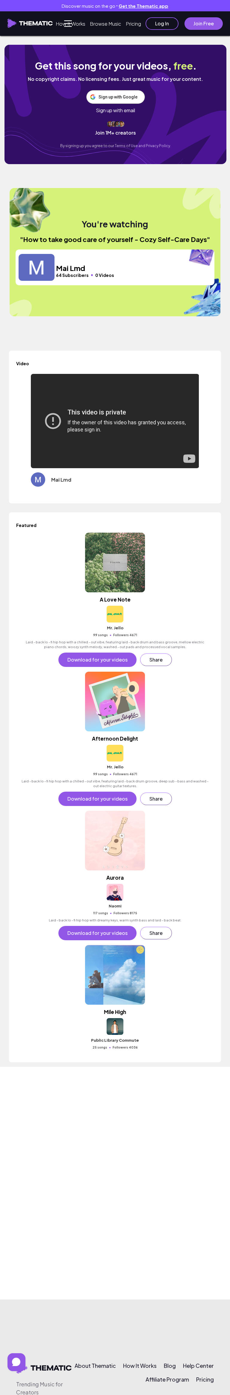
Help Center (198, 1365)
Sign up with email (115, 110)
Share (156, 659)
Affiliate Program (167, 1379)
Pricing (133, 24)
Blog (170, 1365)
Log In (162, 23)
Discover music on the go (115, 6)
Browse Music (105, 24)
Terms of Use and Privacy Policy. (143, 146)
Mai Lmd (61, 480)
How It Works (70, 24)
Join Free (203, 23)
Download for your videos (97, 659)
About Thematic (95, 1365)
